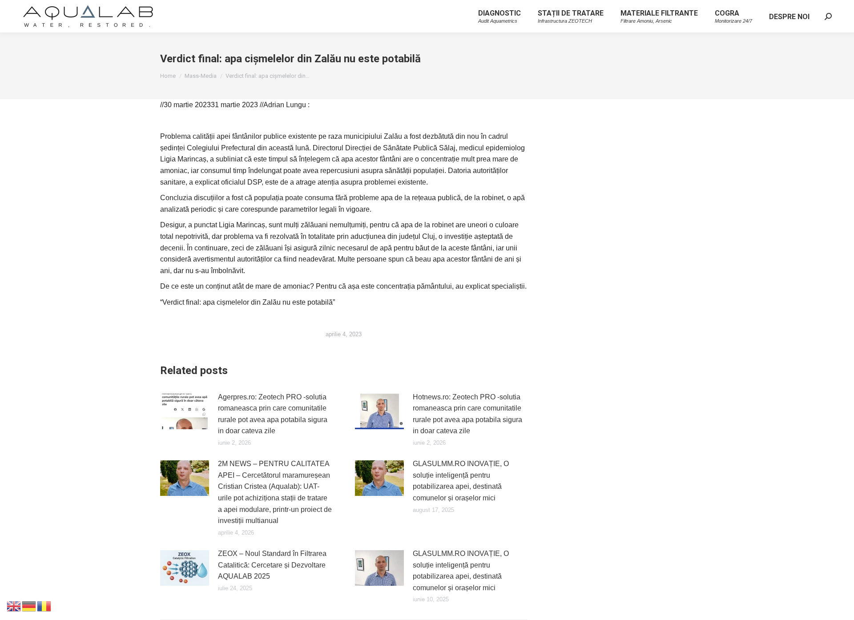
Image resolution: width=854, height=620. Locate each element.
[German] (29, 605)
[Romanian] (44, 605)
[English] (14, 605)
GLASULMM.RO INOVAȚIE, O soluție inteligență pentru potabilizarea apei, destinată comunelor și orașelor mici (461, 481)
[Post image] (184, 411)
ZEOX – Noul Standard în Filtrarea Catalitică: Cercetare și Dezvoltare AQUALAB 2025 (272, 565)
